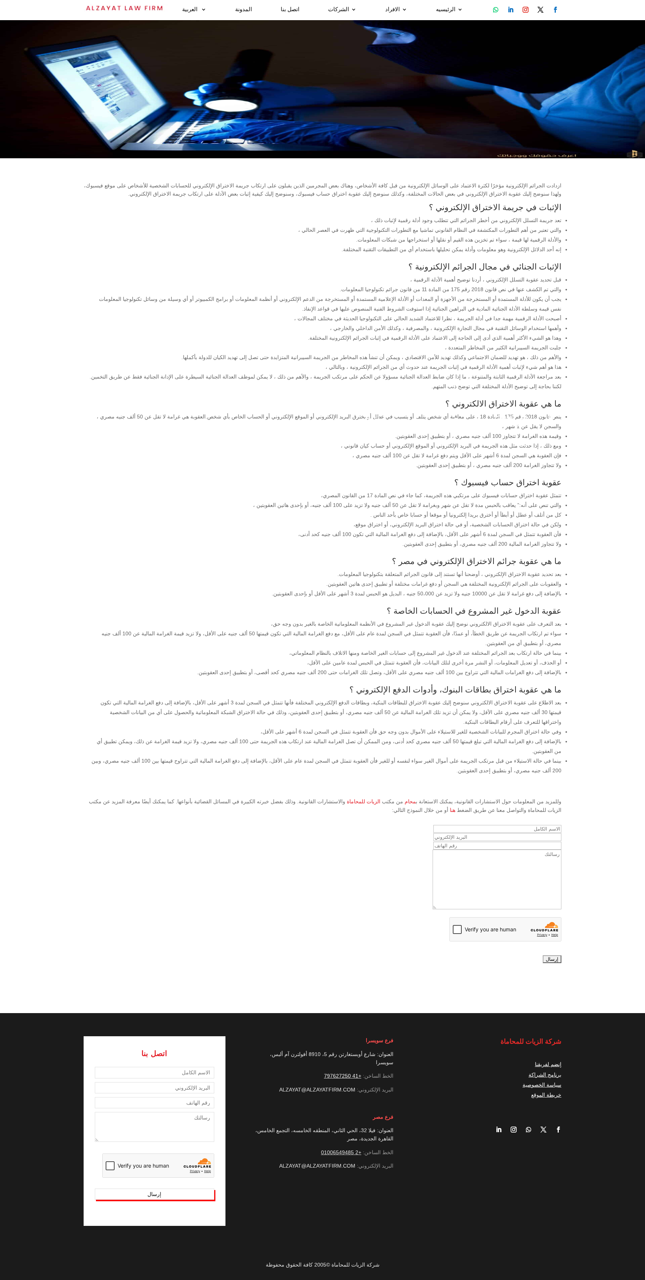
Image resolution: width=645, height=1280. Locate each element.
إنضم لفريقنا (548, 1064)
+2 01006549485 (341, 1152)
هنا (452, 810)
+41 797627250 (342, 1076)
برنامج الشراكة (545, 1075)
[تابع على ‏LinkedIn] (496, 1130)
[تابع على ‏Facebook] (555, 1130)
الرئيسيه (445, 9)
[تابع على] (555, 10)
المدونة (243, 9)
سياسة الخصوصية (542, 1085)
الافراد (392, 9)
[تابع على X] (540, 1130)
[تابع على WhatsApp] (496, 10)
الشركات (338, 9)
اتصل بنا (290, 9)
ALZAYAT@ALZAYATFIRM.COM (317, 1090)
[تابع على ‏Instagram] (511, 1130)
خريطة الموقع (546, 1095)
